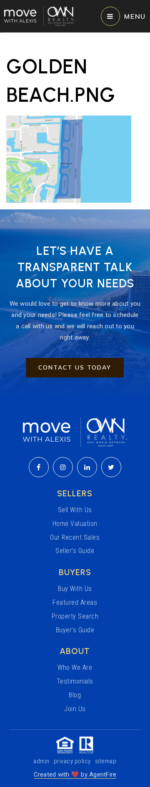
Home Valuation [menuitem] (75, 524)
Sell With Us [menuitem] (75, 510)
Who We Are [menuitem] (75, 667)
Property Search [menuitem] (75, 616)
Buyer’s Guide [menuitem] (75, 630)
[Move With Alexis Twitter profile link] (111, 467)
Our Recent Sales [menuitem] (75, 537)
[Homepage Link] (39, 16)
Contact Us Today (74, 367)
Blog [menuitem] (75, 695)
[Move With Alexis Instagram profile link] (63, 467)
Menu (135, 16)
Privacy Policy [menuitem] (72, 761)
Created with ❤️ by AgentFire (75, 774)
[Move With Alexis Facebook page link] (39, 467)
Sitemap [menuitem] (106, 761)
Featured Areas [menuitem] (74, 602)
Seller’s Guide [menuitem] (74, 551)
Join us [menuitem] (75, 709)
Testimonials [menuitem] (75, 681)
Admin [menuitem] (41, 761)
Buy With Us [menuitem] (75, 589)
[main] (75, 118)
